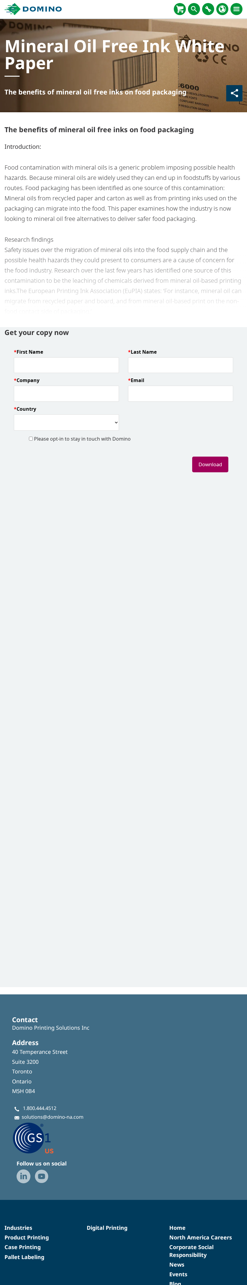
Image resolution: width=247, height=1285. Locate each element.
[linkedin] (23, 1176)
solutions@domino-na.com (52, 1117)
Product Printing (27, 1237)
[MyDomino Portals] (208, 9)
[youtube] (41, 1176)
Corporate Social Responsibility (191, 1250)
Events (178, 1274)
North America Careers (200, 1237)
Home (177, 1227)
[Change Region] (222, 9)
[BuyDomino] (180, 9)
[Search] (194, 9)
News (176, 1264)
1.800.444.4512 (39, 1108)
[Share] (234, 93)
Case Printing (23, 1247)
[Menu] (236, 9)
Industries (18, 1227)
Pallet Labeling (24, 1257)
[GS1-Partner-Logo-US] (42, 1137)
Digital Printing (107, 1227)
